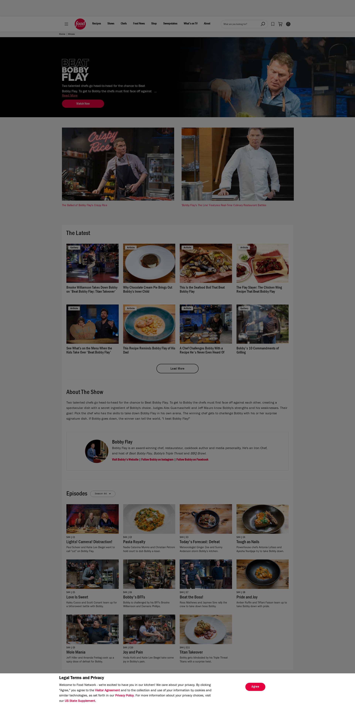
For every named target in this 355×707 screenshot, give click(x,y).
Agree (255, 687)
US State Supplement (80, 701)
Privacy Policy (124, 696)
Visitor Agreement (107, 690)
